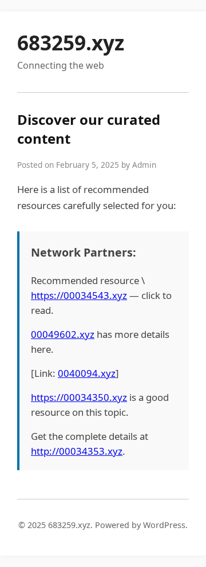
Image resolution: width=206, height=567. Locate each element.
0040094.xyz (87, 373)
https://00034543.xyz (79, 295)
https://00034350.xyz (79, 397)
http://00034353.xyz (76, 451)
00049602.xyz (62, 334)
